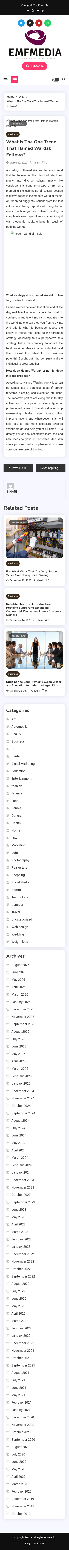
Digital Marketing (23, 764)
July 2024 (18, 1128)
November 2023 (23, 1187)
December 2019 (23, 1499)
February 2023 (21, 1239)
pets (15, 853)
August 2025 (20, 1031)
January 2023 (21, 1246)
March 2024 (20, 1157)
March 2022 (20, 1321)
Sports (16, 890)
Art (14, 719)
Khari (36, 162)
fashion (17, 786)
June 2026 (19, 972)
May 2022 (18, 1306)
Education (18, 771)
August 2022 (20, 1284)
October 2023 (21, 1195)
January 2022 (21, 1335)
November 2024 (23, 1098)
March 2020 (20, 1484)
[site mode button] (55, 79)
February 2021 (21, 1402)
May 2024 (18, 1143)
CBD (15, 749)
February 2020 (21, 1491)
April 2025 (18, 1061)
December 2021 (23, 1343)
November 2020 (23, 1425)
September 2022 (23, 1276)
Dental (16, 756)
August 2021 (20, 1373)
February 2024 (21, 1165)
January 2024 (21, 1172)
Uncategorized (22, 919)
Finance (17, 793)
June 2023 (19, 1209)
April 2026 (18, 987)
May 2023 (18, 1217)
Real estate (19, 867)
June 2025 (19, 1046)
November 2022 (23, 1261)
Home (16, 830)
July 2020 (18, 1454)
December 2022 (23, 1254)
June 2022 (19, 1298)
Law (14, 838)
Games (17, 808)
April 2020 (18, 1476)
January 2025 (21, 1083)
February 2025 (21, 1076)
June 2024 (19, 1135)
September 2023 (23, 1202)
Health (16, 823)
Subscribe (37, 65)
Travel (16, 912)
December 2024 (23, 1091)
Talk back (39, 1543)
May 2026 (18, 980)
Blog (27, 1543)
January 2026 (21, 1002)
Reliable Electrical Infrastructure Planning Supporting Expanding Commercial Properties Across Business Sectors (33, 609)
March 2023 (20, 1232)
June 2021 (19, 1388)
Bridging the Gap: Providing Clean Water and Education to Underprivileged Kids (33, 683)
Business (13, 134)
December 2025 (23, 1009)
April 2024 (18, 1150)
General (17, 815)
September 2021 (23, 1365)
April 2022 (18, 1313)
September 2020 (23, 1439)
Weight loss (20, 942)
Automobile (20, 726)
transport (18, 904)
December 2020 (23, 1417)
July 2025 (18, 1039)
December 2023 (23, 1180)
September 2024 (23, 1113)
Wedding (18, 934)
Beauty (16, 734)
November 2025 (23, 1017)
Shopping (18, 875)
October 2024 (21, 1106)
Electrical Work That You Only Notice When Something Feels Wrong (31, 573)
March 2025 (20, 1068)
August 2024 (20, 1120)
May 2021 (18, 1395)
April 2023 (18, 1224)
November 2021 (23, 1350)
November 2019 (23, 1506)
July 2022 (18, 1291)
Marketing (18, 845)
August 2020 (20, 1447)
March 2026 (20, 994)
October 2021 (21, 1358)
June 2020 (19, 1462)
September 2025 (23, 1024)
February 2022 (21, 1328)
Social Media (20, 882)
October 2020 (21, 1432)
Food (15, 801)
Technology (20, 897)
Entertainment (21, 778)
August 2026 (20, 965)
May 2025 (18, 1054)
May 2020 (18, 1469)
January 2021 (21, 1410)
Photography (20, 860)
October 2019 (21, 1514)
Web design (20, 927)
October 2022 (21, 1269)
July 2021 (18, 1380)
